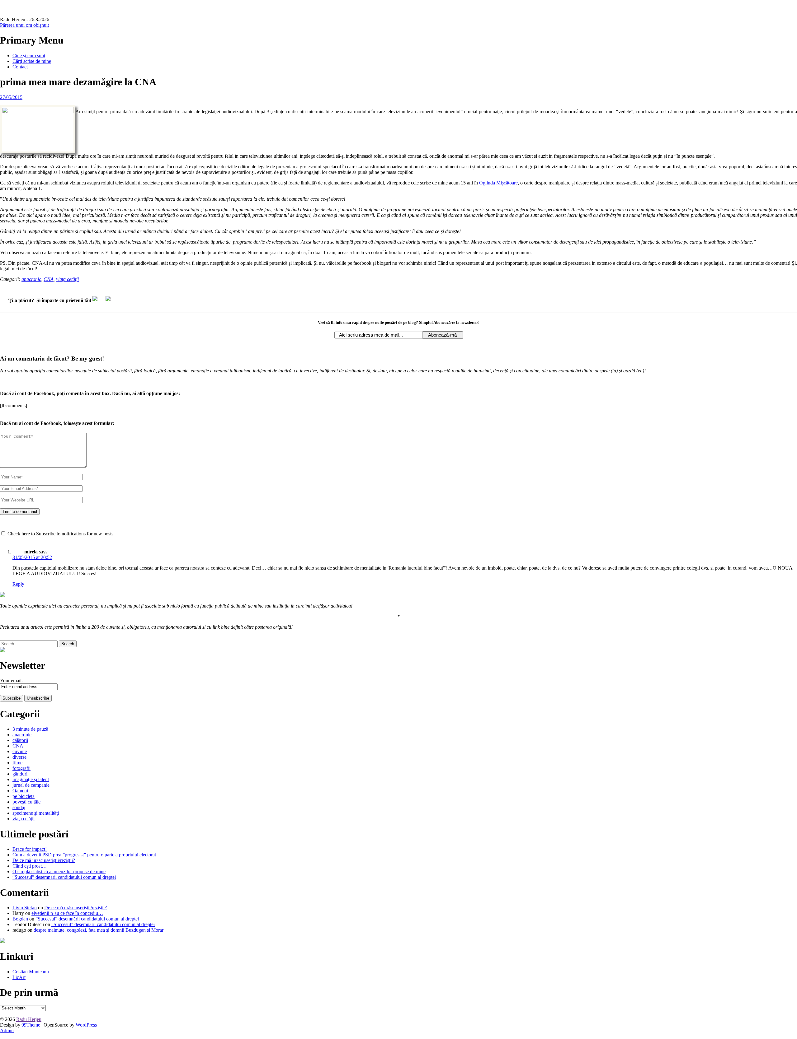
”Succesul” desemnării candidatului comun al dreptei (64, 877)
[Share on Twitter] (111, 301)
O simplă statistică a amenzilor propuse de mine (59, 871)
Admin (7, 1030)
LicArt (19, 977)
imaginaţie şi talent (30, 779)
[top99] (0, 1013)
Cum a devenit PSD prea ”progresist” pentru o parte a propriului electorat (84, 854)
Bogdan (20, 918)
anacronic (31, 279)
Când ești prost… (29, 866)
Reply (18, 584)
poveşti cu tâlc (26, 801)
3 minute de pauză (30, 729)
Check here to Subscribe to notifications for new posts (59, 533)
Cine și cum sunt (28, 55)
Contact (20, 66)
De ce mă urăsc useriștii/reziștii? (43, 860)
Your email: (11, 680)
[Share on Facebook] (97, 301)
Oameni (20, 790)
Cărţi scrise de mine (31, 61)
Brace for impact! (29, 849)
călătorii (20, 740)
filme (17, 762)
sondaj (18, 807)
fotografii (21, 768)
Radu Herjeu (28, 1019)
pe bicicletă (23, 796)
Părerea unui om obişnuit (24, 25)
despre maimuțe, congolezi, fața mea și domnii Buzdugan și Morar (98, 930)
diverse (19, 757)
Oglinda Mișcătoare (498, 182)
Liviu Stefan (24, 907)
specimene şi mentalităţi (35, 813)
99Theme (30, 1024)
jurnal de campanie (31, 785)
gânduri (19, 773)
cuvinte (19, 751)
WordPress (86, 1024)
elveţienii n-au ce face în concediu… (67, 913)
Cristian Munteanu (30, 971)
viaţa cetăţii (67, 279)
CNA (49, 279)
